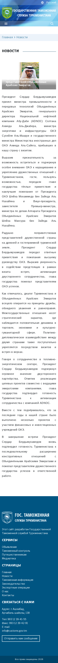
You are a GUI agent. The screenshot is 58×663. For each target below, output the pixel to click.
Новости (7, 576)
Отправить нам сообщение (21, 638)
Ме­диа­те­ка (9, 558)
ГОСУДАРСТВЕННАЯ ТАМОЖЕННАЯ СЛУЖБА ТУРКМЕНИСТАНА (34, 12)
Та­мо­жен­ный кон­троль (16, 551)
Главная (7, 37)
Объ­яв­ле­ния (9, 547)
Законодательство (13, 584)
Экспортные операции (16, 587)
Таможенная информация (17, 580)
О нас (5, 591)
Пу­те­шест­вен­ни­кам (14, 554)
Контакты (8, 595)
